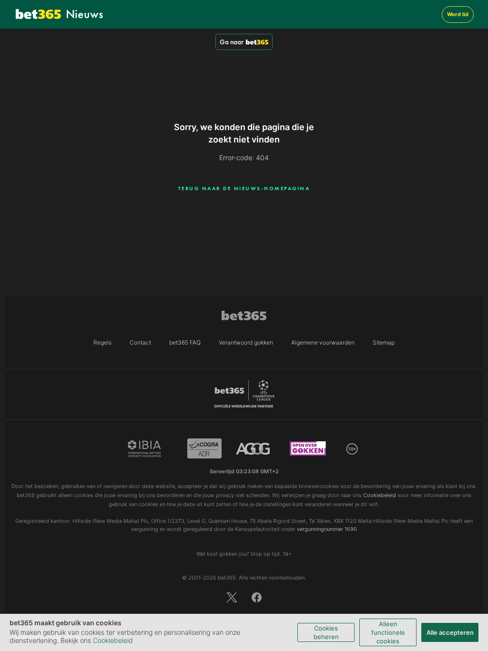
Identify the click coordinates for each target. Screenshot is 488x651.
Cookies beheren (326, 632)
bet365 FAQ (185, 342)
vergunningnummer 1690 (327, 529)
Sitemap (384, 342)
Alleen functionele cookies (388, 632)
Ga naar (232, 42)
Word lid (457, 14)
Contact (140, 342)
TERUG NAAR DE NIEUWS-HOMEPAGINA (244, 188)
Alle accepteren (450, 632)
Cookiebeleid (113, 640)
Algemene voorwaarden (323, 342)
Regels (102, 342)
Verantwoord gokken (246, 342)
